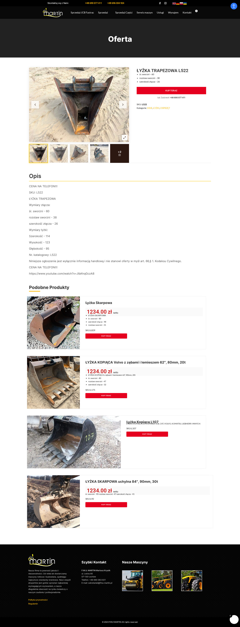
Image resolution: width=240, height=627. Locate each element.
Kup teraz (171, 90)
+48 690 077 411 (177, 97)
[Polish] (181, 3)
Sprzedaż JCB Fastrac (82, 12)
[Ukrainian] (185, 3)
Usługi (160, 12)
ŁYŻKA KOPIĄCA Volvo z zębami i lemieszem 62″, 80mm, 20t (135, 362)
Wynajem (173, 12)
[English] (174, 3)
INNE (149, 108)
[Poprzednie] (35, 105)
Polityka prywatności (38, 600)
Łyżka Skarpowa (98, 303)
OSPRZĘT (165, 108)
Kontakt (187, 12)
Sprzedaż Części (123, 12)
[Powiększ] (124, 137)
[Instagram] (165, 3)
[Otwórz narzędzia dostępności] (234, 6)
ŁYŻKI (156, 108)
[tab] (38, 153)
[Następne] (123, 105)
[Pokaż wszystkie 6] (119, 153)
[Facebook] (160, 3)
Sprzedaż (103, 12)
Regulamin (33, 603)
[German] (178, 3)
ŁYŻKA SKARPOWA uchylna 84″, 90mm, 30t (121, 482)
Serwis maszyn (145, 12)
